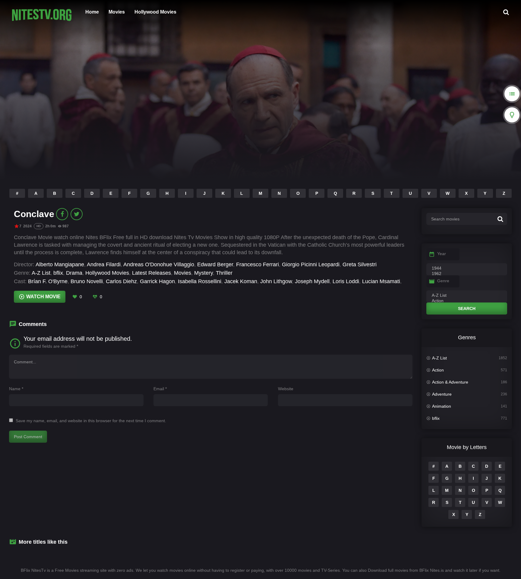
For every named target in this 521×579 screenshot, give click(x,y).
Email (160, 388)
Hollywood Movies (155, 11)
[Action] (466, 301)
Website (285, 388)
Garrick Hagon (157, 281)
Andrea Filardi (104, 264)
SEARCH (466, 308)
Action (438, 370)
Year (441, 253)
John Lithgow (276, 281)
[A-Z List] (466, 295)
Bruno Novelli (87, 281)
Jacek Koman (240, 281)
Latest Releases (151, 273)
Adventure (442, 394)
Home (92, 11)
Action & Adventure (450, 382)
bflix (58, 273)
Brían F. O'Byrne (48, 281)
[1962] (466, 274)
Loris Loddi (346, 281)
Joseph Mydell (312, 281)
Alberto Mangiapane (60, 264)
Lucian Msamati (381, 281)
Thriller (224, 273)
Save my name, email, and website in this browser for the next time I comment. (91, 420)
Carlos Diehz (121, 281)
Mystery (203, 273)
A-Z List (41, 273)
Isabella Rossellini (199, 281)
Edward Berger (215, 264)
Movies (117, 11)
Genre (443, 280)
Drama (74, 273)
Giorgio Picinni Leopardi (310, 264)
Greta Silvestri (360, 264)
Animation (441, 406)
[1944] (466, 268)
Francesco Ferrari (257, 264)
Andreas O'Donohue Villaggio (158, 264)
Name (16, 388)
